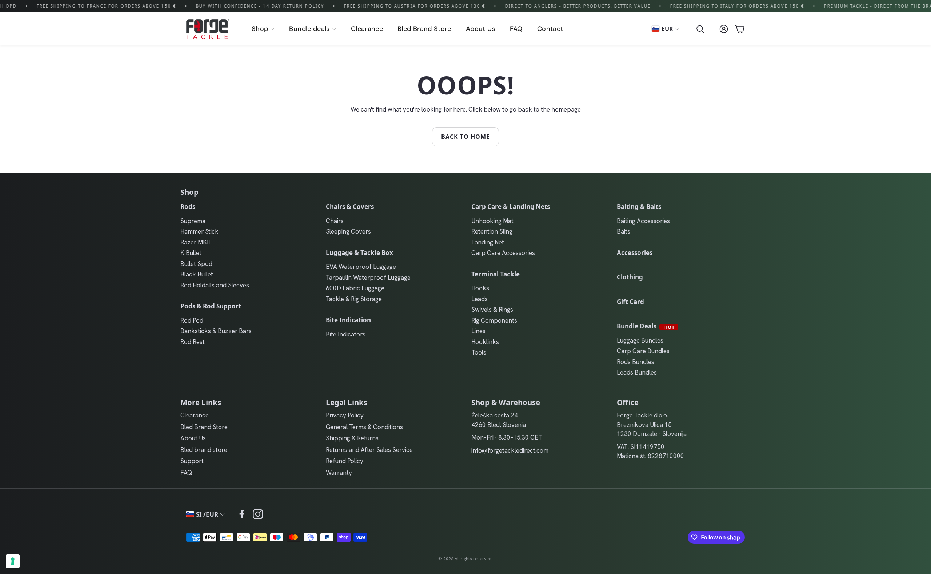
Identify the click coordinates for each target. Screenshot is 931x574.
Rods (187, 206)
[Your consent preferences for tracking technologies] (13, 561)
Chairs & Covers (350, 206)
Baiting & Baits (639, 206)
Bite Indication (348, 320)
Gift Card (630, 302)
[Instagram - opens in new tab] (258, 514)
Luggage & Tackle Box (359, 252)
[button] (700, 29)
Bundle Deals (646, 326)
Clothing (630, 277)
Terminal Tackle (495, 274)
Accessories (634, 252)
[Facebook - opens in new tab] (242, 514)
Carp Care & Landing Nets (510, 206)
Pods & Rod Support (210, 306)
